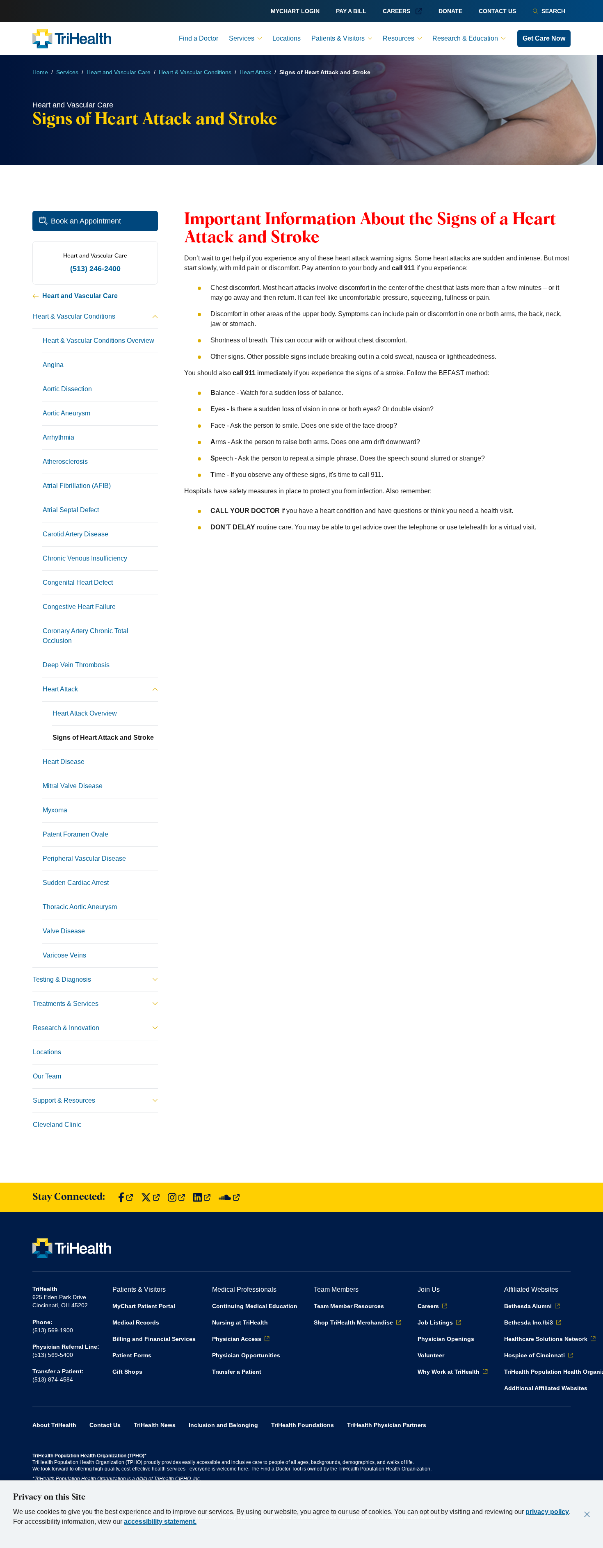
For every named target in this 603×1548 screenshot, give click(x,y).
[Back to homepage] (71, 38)
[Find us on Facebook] (125, 1197)
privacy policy (547, 1511)
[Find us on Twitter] (150, 1197)
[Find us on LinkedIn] (202, 1197)
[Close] (587, 1514)
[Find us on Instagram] (176, 1197)
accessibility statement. (160, 1521)
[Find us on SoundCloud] (229, 1197)
